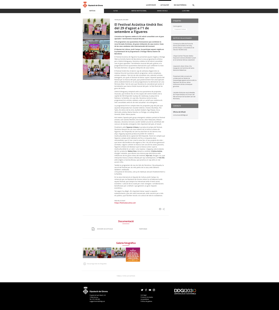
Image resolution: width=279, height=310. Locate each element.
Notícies (92, 11)
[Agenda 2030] (185, 291)
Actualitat (165, 5)
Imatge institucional (139, 11)
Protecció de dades (147, 297)
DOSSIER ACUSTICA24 (105, 229)
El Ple (116, 11)
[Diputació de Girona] (93, 4)
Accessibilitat (145, 299)
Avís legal (143, 295)
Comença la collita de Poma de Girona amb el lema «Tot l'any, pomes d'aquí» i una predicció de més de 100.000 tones (183, 47)
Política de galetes (146, 301)
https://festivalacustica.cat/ (125, 203)
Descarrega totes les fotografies (97, 264)
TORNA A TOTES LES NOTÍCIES (126, 276)
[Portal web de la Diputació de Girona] (95, 290)
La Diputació (151, 5)
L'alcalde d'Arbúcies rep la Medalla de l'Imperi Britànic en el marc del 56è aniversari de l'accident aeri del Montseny (184, 96)
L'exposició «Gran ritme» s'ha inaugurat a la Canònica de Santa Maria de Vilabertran (183, 68)
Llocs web (185, 11)
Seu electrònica (180, 5)
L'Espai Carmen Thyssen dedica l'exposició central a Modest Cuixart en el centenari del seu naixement (184, 58)
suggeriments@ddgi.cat (97, 301)
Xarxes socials (162, 11)
